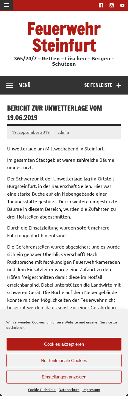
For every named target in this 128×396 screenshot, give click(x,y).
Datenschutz (69, 389)
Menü (24, 85)
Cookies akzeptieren (64, 344)
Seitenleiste (98, 85)
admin (63, 132)
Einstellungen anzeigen (64, 376)
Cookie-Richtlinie (42, 389)
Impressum (91, 389)
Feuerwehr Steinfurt (64, 37)
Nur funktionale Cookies (64, 360)
